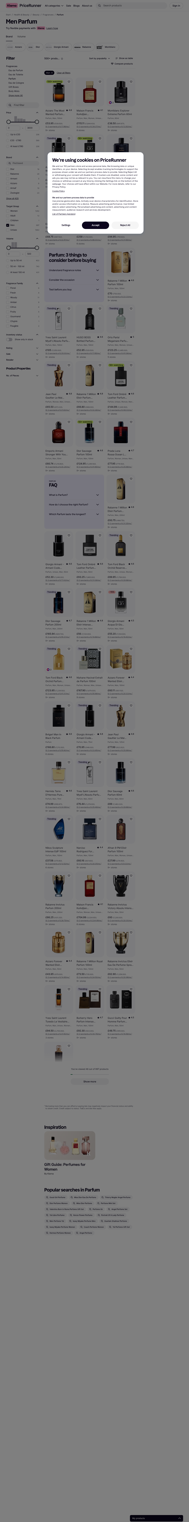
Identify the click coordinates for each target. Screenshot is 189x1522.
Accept (95, 225)
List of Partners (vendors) (63, 214)
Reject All (125, 225)
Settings (66, 225)
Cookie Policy (58, 191)
